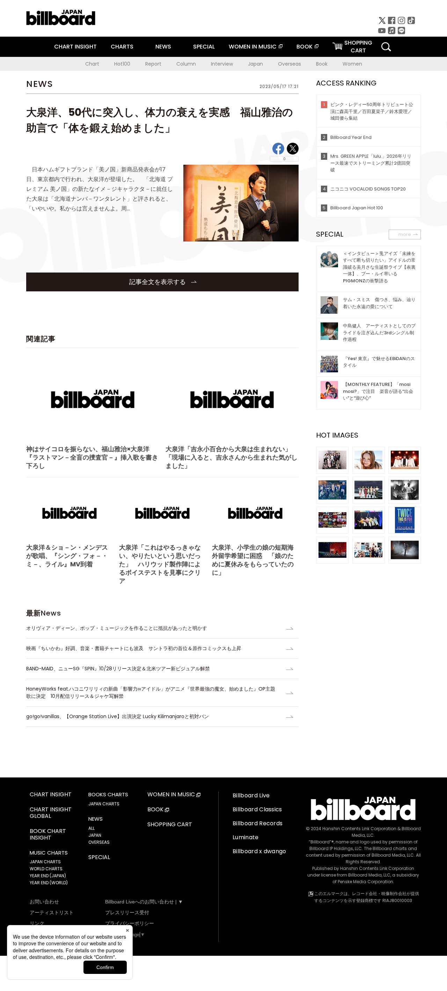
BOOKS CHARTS (108, 794)
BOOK (304, 47)
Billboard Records (258, 823)
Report (153, 63)
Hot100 (122, 63)
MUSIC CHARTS (49, 853)
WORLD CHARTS (46, 869)
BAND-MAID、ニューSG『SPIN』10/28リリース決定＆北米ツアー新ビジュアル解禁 (118, 668)
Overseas (289, 63)
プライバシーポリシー (129, 923)
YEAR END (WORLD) (49, 883)
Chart (92, 63)
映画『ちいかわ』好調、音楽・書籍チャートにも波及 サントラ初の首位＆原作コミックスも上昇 (133, 648)
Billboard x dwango (259, 851)
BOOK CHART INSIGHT (48, 834)
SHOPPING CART (169, 824)
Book (322, 63)
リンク (37, 923)
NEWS (163, 47)
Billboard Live (251, 795)
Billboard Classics (257, 809)
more (404, 234)
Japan (255, 63)
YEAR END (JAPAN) (48, 876)
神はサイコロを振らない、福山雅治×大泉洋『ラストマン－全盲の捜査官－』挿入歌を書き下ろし (92, 457)
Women (352, 63)
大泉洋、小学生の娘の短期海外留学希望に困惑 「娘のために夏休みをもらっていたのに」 (253, 560)
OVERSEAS (99, 842)
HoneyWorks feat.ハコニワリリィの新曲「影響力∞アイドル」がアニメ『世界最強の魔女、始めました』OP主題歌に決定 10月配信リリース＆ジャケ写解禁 (150, 692)
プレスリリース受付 (127, 912)
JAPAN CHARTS (45, 862)
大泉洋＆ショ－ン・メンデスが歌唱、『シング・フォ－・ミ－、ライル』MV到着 (67, 555)
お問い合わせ (44, 901)
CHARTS (122, 47)
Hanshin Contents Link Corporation (359, 829)
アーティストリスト (52, 912)
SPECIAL (204, 47)
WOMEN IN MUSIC (253, 47)
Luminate (246, 837)
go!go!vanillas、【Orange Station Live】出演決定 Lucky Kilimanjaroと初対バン (117, 716)
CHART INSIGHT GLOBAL (51, 813)
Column (186, 63)
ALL (91, 828)
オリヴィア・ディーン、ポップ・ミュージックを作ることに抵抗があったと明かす (116, 628)
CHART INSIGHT (75, 47)
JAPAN (94, 835)
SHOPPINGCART (358, 46)
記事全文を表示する (158, 281)
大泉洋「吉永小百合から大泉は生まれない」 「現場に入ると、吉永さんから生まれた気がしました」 (232, 457)
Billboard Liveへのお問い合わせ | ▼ (144, 901)
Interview (222, 63)
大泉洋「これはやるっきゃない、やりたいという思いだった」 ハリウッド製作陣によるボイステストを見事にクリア (160, 564)
